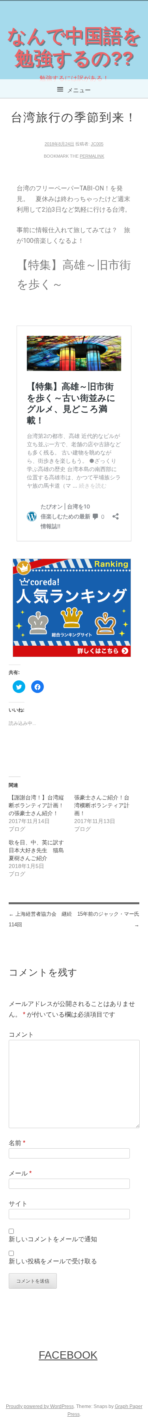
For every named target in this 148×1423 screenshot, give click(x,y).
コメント (21, 1034)
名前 (17, 1143)
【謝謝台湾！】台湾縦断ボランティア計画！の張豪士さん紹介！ (36, 805)
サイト (18, 1203)
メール (20, 1173)
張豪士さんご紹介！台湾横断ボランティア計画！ (101, 805)
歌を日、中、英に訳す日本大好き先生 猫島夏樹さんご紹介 (36, 850)
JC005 (97, 144)
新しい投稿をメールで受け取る (53, 1261)
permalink (92, 156)
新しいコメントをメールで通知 (53, 1239)
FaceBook (68, 1355)
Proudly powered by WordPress (40, 1406)
